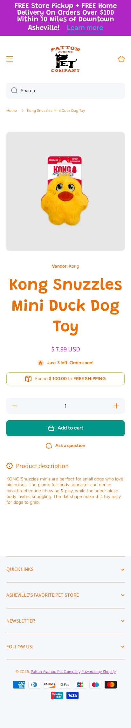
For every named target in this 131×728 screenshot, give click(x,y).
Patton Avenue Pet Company (55, 671)
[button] (121, 59)
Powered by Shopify (98, 671)
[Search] (11, 91)
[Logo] (65, 59)
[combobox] (65, 91)
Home (11, 110)
